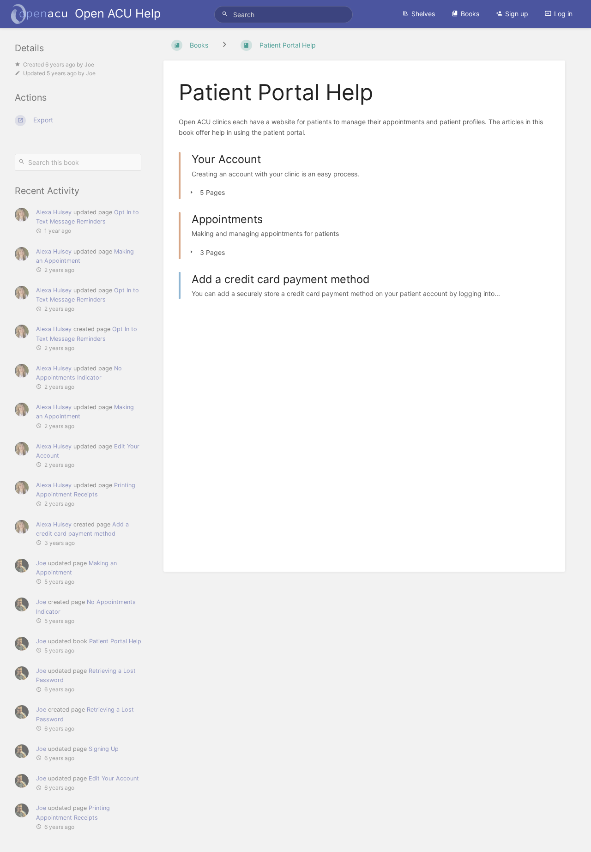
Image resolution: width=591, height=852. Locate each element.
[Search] (226, 14)
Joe (41, 563)
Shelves (423, 14)
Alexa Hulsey (54, 212)
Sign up (516, 14)
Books (470, 14)
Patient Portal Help (115, 641)
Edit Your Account (114, 778)
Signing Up (104, 748)
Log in (563, 14)
